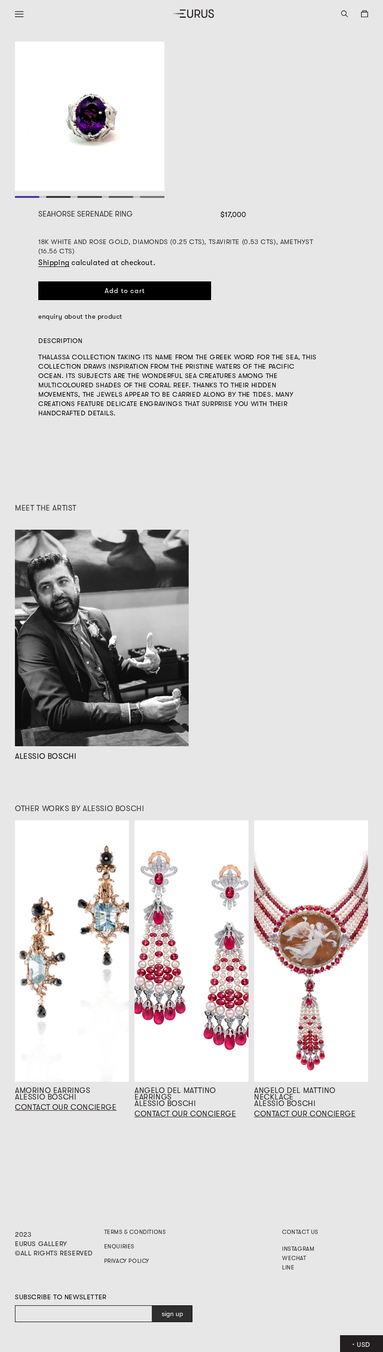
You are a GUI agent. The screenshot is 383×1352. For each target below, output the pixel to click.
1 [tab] (26, 197)
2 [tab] (58, 197)
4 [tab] (120, 197)
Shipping (54, 263)
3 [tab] (89, 197)
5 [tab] (152, 197)
